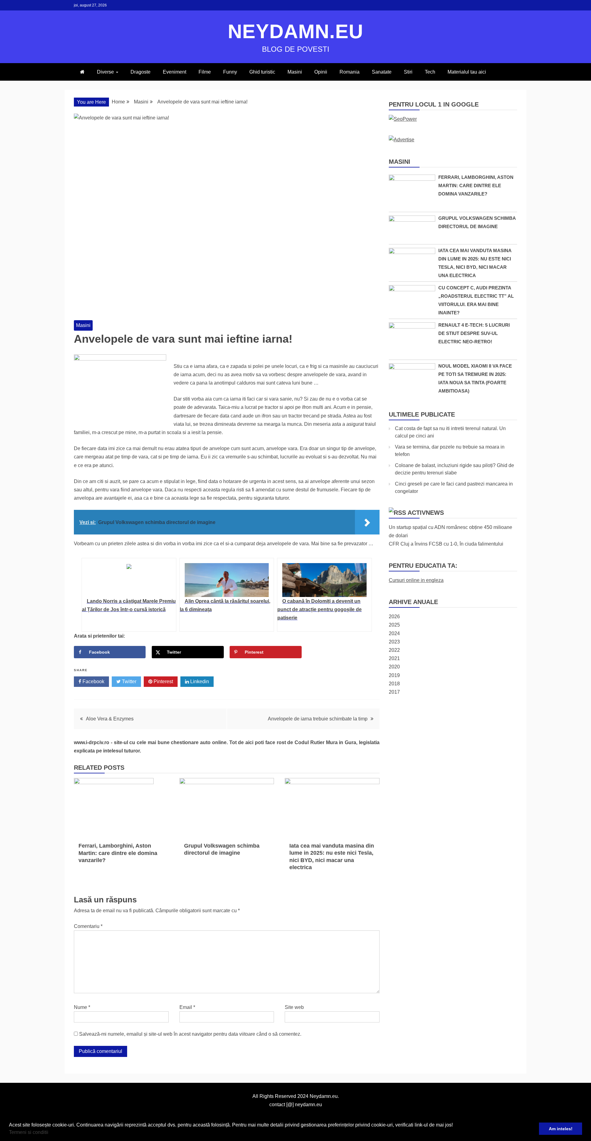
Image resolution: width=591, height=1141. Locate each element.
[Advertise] (401, 139)
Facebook (92, 681)
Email (187, 1007)
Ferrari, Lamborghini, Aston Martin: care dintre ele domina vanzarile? (117, 853)
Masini (294, 72)
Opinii (320, 72)
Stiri (408, 72)
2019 (394, 675)
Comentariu (88, 926)
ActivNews (426, 512)
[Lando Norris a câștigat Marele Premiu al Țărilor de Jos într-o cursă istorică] (129, 580)
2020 (394, 666)
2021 (394, 658)
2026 (394, 616)
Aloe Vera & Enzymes (110, 718)
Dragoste (141, 72)
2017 (394, 692)
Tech (430, 72)
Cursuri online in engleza (416, 580)
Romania (350, 72)
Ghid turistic (262, 72)
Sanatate (382, 72)
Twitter (128, 681)
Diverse (105, 72)
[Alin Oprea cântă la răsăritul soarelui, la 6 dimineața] (227, 580)
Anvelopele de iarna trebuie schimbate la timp (318, 718)
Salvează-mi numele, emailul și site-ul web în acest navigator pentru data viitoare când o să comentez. (190, 1034)
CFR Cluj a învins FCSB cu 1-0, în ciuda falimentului (446, 543)
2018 (394, 683)
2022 (394, 650)
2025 (394, 624)
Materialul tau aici (467, 72)
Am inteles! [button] (561, 1128)
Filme (205, 72)
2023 (394, 641)
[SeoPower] (403, 119)
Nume (82, 1007)
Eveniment (174, 72)
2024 (394, 633)
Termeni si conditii (28, 1132)
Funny (230, 72)
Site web (294, 1007)
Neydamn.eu (295, 31)
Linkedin (199, 681)
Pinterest (162, 681)
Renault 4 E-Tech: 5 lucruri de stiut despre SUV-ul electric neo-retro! (474, 333)
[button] (50, 1133)
